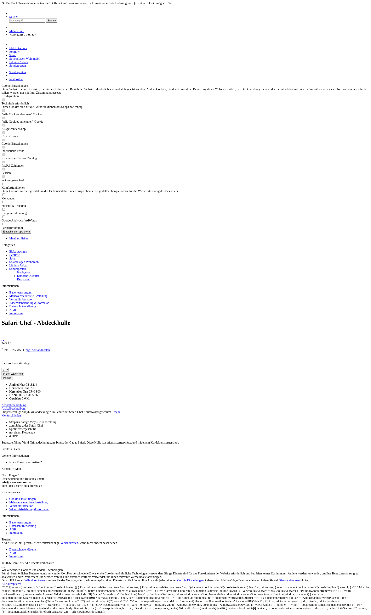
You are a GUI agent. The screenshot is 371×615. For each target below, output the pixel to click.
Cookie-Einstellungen (22, 498)
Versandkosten (69, 543)
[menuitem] (189, 13)
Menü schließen (19, 238)
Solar (12, 258)
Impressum (16, 313)
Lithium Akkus (18, 265)
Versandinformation (21, 299)
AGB (12, 309)
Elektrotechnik (18, 251)
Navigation (24, 272)
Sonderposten (17, 269)
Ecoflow (14, 255)
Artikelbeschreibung (14, 405)
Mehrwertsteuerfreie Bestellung (28, 296)
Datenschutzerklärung (22, 306)
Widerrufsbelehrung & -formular (29, 303)
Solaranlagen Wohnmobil (24, 262)
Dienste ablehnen (289, 580)
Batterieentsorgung (20, 292)
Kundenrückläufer (28, 275)
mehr (117, 412)
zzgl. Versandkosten (38, 350)
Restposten (23, 279)
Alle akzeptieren (35, 580)
